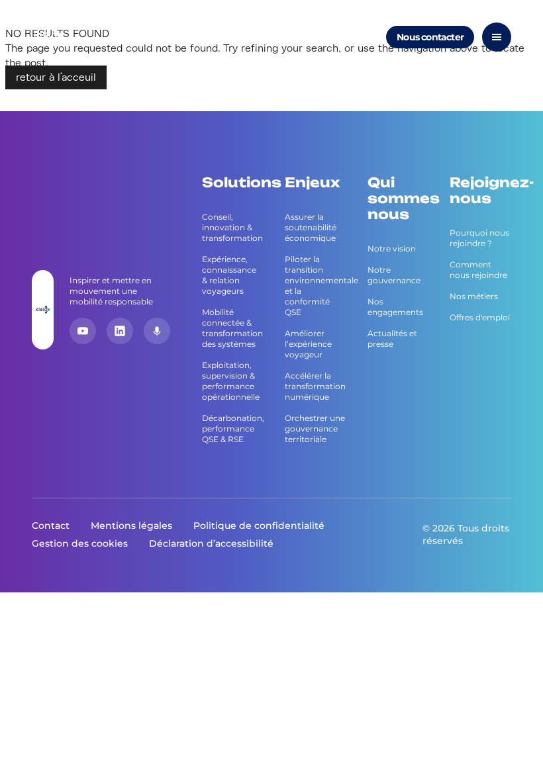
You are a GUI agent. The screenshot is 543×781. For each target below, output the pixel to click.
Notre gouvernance (394, 275)
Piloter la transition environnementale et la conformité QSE (315, 285)
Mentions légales (131, 525)
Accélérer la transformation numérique (315, 386)
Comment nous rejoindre (478, 269)
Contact (51, 525)
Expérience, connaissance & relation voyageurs (229, 275)
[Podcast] (157, 331)
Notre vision (392, 248)
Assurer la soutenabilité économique (310, 227)
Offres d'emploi (480, 317)
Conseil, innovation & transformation (232, 227)
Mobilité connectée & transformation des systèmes (232, 328)
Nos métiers (474, 296)
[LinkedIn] (120, 331)
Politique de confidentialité (258, 525)
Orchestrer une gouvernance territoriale (315, 428)
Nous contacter (430, 37)
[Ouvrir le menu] (496, 37)
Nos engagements (395, 307)
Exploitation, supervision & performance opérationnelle (231, 381)
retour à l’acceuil (56, 77)
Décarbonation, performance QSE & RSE (233, 428)
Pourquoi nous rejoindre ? (479, 238)
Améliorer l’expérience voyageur (308, 343)
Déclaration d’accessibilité (211, 543)
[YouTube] (83, 331)
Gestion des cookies (80, 543)
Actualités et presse (392, 338)
